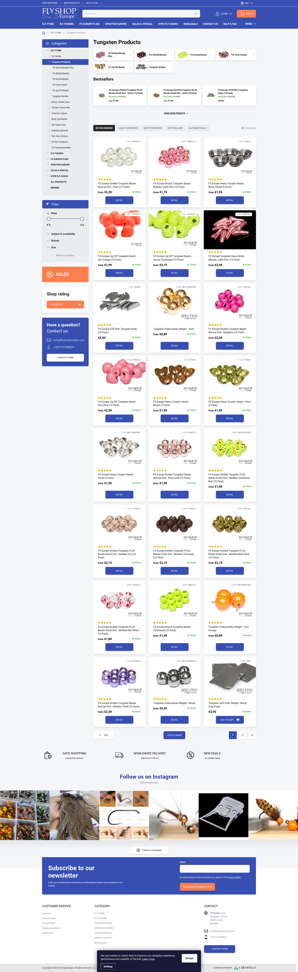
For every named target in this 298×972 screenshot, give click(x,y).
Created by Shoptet (223, 967)
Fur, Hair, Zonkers (60, 136)
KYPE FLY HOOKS (59, 176)
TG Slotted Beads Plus (63, 67)
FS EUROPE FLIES (59, 159)
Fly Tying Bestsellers (61, 147)
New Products (72, 3)
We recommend (104, 128)
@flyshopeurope (149, 782)
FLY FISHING (57, 153)
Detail (119, 200)
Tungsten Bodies (60, 96)
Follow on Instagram (152, 850)
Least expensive (128, 128)
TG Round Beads (60, 79)
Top (106, 735)
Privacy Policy (234, 877)
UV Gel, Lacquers (60, 142)
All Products (58, 182)
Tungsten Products (61, 62)
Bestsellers (175, 128)
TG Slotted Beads (60, 73)
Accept (189, 958)
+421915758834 (64, 347)
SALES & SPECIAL (59, 170)
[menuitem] (49, 24)
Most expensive (153, 128)
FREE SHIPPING (50, 3)
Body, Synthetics (59, 119)
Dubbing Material (60, 130)
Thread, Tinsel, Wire (61, 107)
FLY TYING (56, 50)
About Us (46, 913)
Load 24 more (174, 735)
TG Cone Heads (59, 84)
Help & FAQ (92, 3)
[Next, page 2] (242, 735)
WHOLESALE (101, 943)
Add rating (56, 304)
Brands (55, 187)
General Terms (49, 918)
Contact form (65, 357)
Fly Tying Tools (59, 125)
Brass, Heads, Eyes (61, 102)
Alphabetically (198, 128)
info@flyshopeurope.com (69, 340)
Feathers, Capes (59, 113)
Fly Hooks (56, 56)
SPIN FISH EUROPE (60, 164)
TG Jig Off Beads (60, 90)
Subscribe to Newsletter (197, 887)
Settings (108, 966)
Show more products (174, 113)
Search (196, 13)
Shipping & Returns (51, 928)
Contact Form (220, 949)
